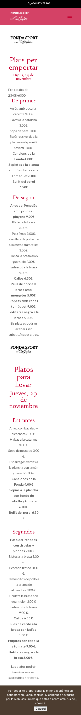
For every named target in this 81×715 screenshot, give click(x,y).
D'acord (41, 708)
